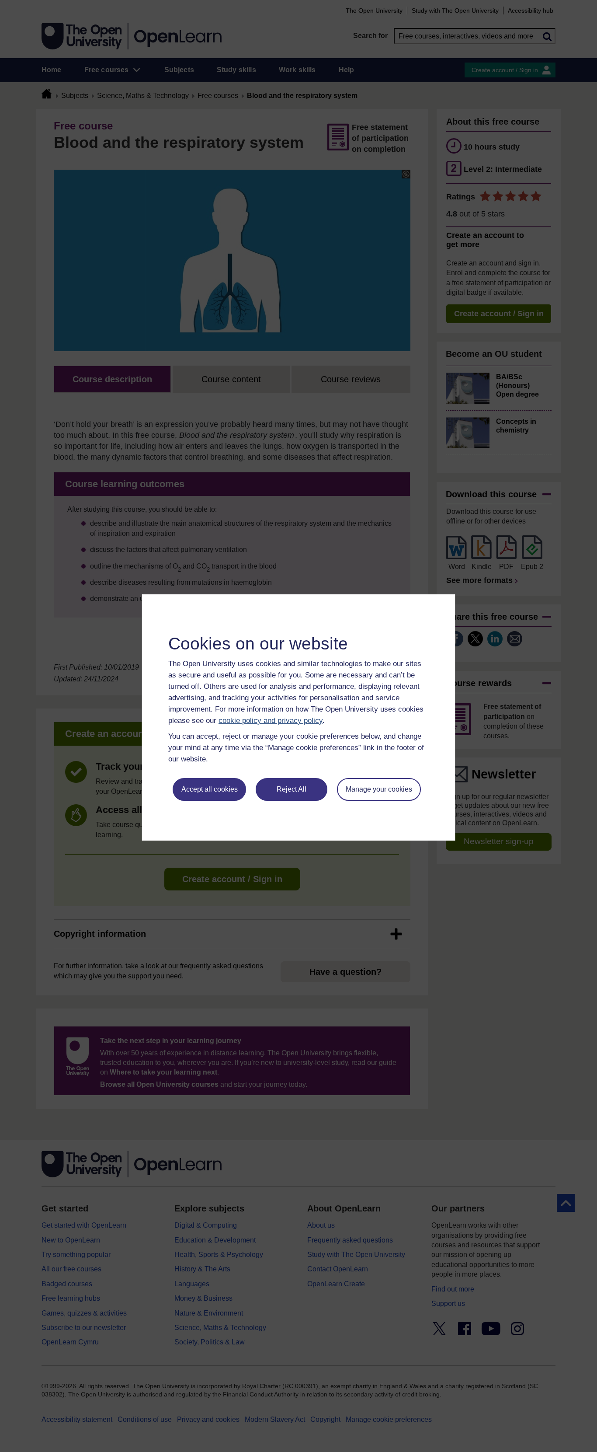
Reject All (291, 789)
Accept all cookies (209, 789)
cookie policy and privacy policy (271, 720)
